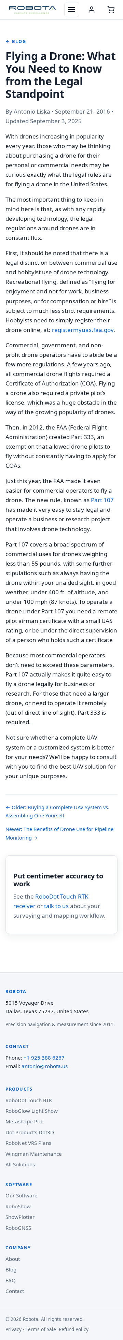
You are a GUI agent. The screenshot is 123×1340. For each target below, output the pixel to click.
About (12, 1258)
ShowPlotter (20, 1216)
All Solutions (20, 1164)
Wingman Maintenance (33, 1153)
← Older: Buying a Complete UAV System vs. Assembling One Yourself (57, 811)
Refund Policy (73, 1329)
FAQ (10, 1280)
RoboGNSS (18, 1227)
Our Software (21, 1195)
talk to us (56, 906)
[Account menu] (91, 9)
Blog (10, 1269)
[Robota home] (32, 9)
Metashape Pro (23, 1121)
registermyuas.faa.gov (82, 330)
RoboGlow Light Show (31, 1110)
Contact (14, 1290)
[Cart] (111, 9)
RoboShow (18, 1206)
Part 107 (102, 500)
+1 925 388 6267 (44, 1057)
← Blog (15, 41)
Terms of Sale (41, 1329)
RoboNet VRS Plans (28, 1142)
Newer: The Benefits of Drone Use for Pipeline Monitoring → (59, 833)
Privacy (13, 1329)
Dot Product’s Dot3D (29, 1132)
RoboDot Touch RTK (28, 1100)
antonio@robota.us (45, 1066)
